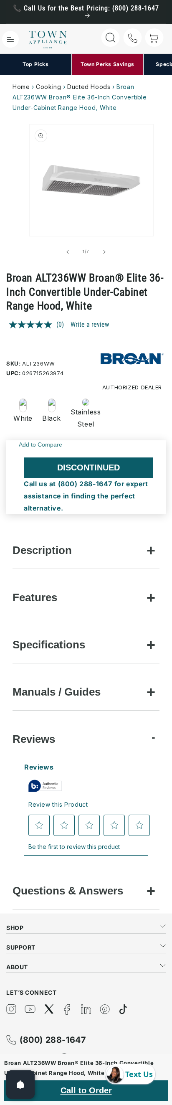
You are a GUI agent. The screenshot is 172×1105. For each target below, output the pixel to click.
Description (42, 550)
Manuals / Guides (57, 692)
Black (51, 418)
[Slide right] (104, 252)
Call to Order (86, 1090)
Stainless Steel (83, 418)
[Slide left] (67, 252)
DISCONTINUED (88, 467)
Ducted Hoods (88, 86)
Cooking (48, 86)
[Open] (20, 1084)
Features (35, 597)
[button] (10, 39)
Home (21, 86)
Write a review (90, 324)
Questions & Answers (68, 890)
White (23, 418)
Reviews (34, 739)
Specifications (49, 644)
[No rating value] (32, 324)
